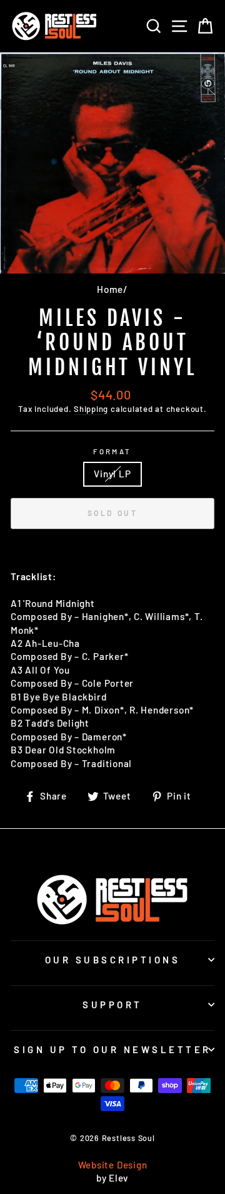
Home (110, 289)
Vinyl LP (112, 473)
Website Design (113, 1164)
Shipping (91, 409)
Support (112, 1004)
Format (112, 451)
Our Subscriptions (113, 959)
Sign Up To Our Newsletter (112, 1049)
